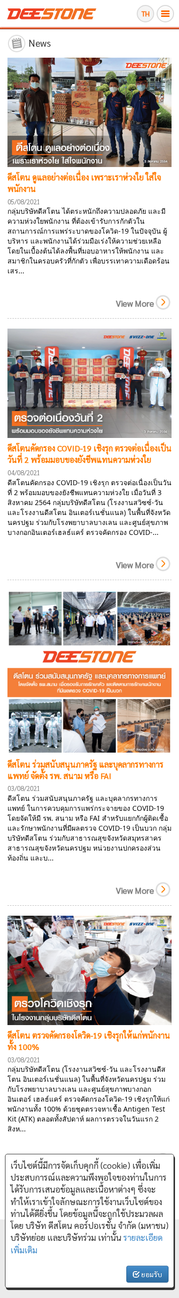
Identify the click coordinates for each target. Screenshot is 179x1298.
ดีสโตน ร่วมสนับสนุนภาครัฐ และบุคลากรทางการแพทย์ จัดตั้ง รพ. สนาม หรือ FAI (85, 770)
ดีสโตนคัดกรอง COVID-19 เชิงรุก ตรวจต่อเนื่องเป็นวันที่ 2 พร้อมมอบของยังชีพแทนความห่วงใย (89, 454)
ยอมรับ (151, 1274)
